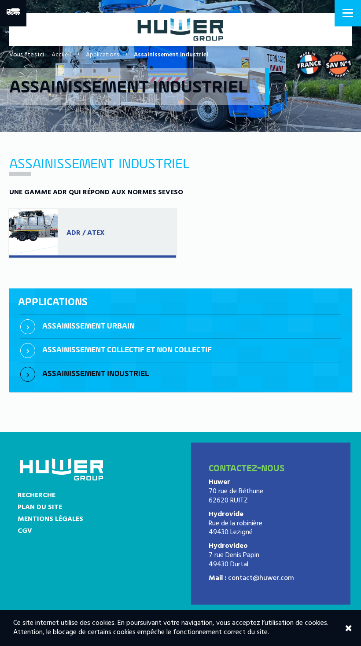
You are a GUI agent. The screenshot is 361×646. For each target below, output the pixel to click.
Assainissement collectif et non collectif (127, 350)
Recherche (36, 495)
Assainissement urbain (88, 326)
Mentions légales (50, 519)
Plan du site (40, 507)
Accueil (61, 55)
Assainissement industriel (95, 374)
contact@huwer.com (261, 578)
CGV (25, 531)
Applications (102, 55)
